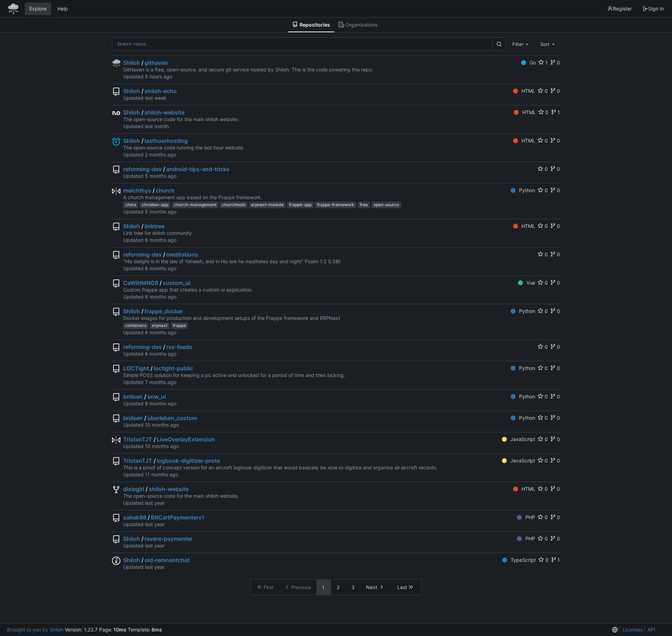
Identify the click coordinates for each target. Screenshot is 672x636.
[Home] (13, 8)
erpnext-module (267, 204)
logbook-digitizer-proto (188, 460)
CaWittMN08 (140, 282)
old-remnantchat (167, 560)
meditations (182, 254)
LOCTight (136, 368)
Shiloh (131, 62)
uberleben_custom (172, 417)
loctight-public (173, 368)
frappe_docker (164, 311)
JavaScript (522, 439)
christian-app (155, 204)
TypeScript (523, 560)
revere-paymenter (168, 538)
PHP (530, 517)
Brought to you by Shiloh (35, 629)
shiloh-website (164, 112)
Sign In (656, 9)
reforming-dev (142, 169)
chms (130, 204)
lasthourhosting (166, 140)
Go (533, 62)
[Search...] (498, 43)
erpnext (159, 325)
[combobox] (521, 43)
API (651, 629)
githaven (156, 62)
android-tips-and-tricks (198, 169)
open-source (386, 204)
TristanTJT (137, 439)
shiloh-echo (161, 91)
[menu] (615, 630)
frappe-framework (335, 204)
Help (62, 9)
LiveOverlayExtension (186, 439)
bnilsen (133, 396)
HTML (528, 91)
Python (527, 190)
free (364, 204)
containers (135, 325)
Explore (38, 9)
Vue (530, 283)
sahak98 (134, 517)
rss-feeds (179, 346)
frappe (179, 325)
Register (622, 9)
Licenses (633, 629)
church (165, 190)
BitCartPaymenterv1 (177, 517)
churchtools (233, 204)
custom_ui (176, 282)
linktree (154, 226)
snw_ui (156, 396)
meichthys (137, 190)
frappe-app (300, 204)
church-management (195, 204)
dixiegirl (133, 488)
